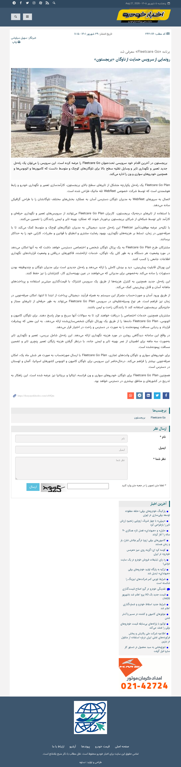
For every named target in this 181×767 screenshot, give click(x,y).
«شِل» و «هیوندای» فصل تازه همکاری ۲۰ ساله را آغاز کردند (146, 532)
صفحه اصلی (122, 746)
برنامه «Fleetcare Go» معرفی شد (145, 52)
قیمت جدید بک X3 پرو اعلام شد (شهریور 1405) (146, 596)
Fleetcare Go (158, 418)
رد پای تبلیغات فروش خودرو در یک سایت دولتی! (145, 562)
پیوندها (85, 746)
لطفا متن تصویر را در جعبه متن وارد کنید (144, 486)
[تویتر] (27, 3)
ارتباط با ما (58, 746)
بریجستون (139, 418)
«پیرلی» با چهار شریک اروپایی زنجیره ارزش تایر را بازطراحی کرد (145, 523)
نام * (163, 437)
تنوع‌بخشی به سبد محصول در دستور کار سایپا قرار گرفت (147, 649)
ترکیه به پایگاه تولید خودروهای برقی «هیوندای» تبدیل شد (149, 571)
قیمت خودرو (102, 746)
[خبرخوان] (47, 3)
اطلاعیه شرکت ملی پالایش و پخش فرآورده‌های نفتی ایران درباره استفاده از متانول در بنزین (145, 637)
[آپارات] (41, 3)
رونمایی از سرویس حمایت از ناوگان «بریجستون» (132, 59)
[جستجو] (54, 3)
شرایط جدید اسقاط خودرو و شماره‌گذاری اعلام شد (146, 606)
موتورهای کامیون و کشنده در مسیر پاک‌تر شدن (146, 616)
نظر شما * (159, 459)
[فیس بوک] (21, 3)
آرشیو (73, 746)
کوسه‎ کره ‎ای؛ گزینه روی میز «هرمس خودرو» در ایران (148, 552)
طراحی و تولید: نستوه (90, 762)
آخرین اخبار (158, 504)
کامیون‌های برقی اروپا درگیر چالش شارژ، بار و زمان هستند (145, 542)
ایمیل (162, 448)
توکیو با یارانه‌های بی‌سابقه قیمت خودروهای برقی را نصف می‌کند (145, 626)
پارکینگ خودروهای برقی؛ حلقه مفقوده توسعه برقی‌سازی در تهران (147, 513)
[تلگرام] (14, 3)
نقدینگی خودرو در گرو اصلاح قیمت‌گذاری (144, 589)
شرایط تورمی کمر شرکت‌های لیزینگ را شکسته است (148, 581)
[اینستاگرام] (34, 3)
